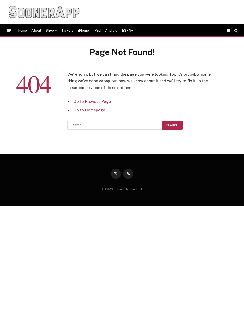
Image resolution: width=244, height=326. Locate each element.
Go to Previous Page (92, 101)
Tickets (67, 30)
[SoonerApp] (44, 12)
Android (111, 30)
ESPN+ (127, 30)
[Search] (236, 30)
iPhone (83, 30)
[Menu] (9, 30)
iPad (97, 30)
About (36, 30)
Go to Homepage (89, 110)
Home (22, 30)
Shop (50, 30)
